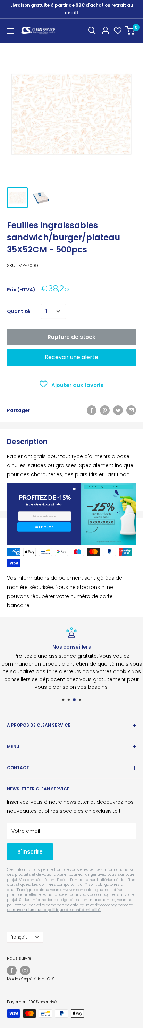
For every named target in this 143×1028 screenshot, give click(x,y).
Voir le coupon (44, 527)
